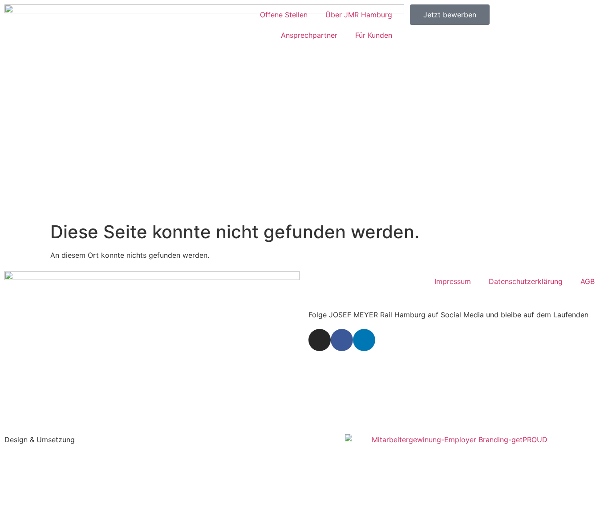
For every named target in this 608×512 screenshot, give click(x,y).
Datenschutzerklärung (526, 281)
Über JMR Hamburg (358, 14)
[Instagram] (319, 340)
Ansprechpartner (309, 35)
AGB (587, 281)
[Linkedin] (364, 340)
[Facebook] (342, 340)
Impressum (452, 281)
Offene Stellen (284, 14)
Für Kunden (373, 35)
